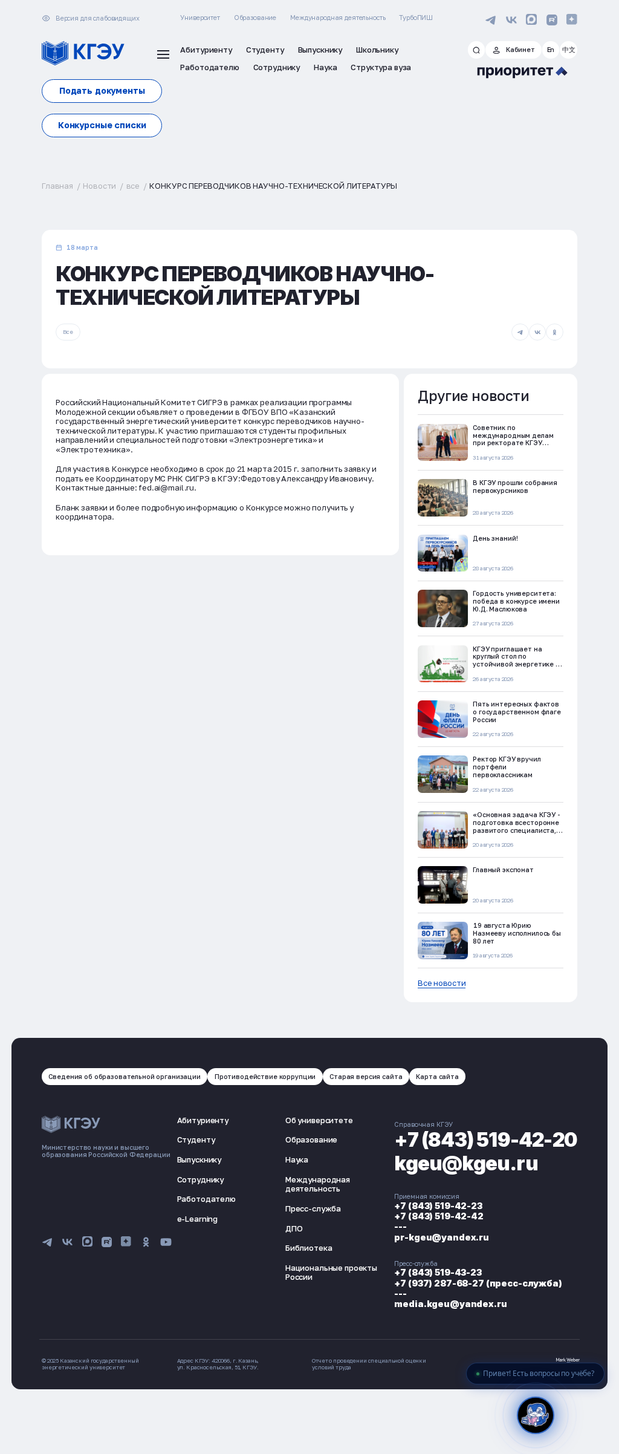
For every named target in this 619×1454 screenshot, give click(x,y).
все (133, 186)
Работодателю (206, 1199)
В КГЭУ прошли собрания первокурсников (515, 486)
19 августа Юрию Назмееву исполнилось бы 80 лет (517, 933)
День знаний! (495, 538)
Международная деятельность (337, 17)
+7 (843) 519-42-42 (438, 1216)
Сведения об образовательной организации (124, 1076)
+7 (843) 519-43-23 (437, 1272)
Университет (199, 17)
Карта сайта (437, 1076)
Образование (255, 17)
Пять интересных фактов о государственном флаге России (517, 711)
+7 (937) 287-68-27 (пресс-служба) (478, 1283)
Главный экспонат (503, 869)
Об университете (319, 1120)
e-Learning (197, 1219)
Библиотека (308, 1248)
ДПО (294, 1228)
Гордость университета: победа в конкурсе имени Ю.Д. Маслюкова (516, 601)
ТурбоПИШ (416, 17)
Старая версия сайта (365, 1076)
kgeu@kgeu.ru (465, 1163)
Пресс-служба (313, 1208)
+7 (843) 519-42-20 (485, 1140)
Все (68, 331)
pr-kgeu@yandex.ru (441, 1237)
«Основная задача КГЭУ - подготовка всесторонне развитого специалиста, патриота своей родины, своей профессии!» (516, 830)
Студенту (196, 1139)
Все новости (441, 983)
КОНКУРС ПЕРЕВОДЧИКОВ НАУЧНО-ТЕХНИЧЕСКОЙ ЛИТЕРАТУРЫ (273, 186)
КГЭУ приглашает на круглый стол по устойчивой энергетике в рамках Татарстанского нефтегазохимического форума (516, 668)
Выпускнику (199, 1159)
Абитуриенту (202, 1120)
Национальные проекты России (331, 1272)
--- (400, 1226)
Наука (296, 1159)
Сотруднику (200, 1179)
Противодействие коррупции (265, 1076)
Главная (57, 186)
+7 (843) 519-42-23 (438, 1206)
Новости (99, 186)
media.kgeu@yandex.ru (450, 1304)
